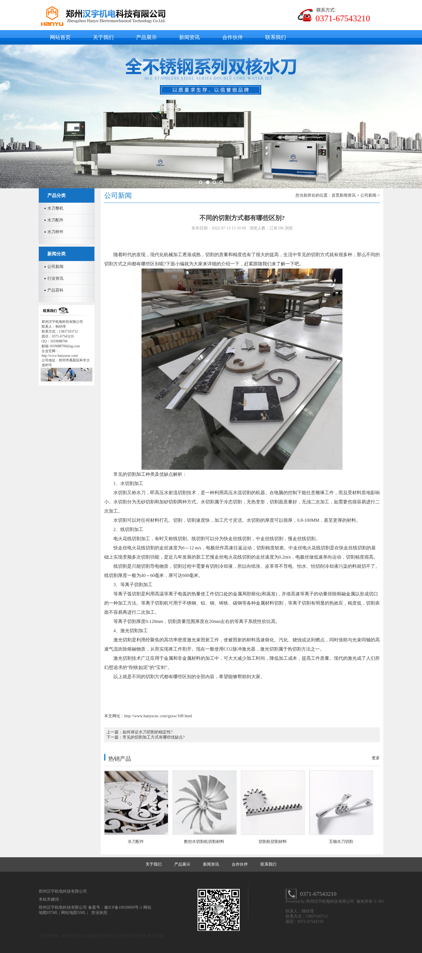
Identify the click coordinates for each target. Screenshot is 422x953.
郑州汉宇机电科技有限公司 (330, 901)
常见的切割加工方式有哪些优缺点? (154, 737)
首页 (336, 195)
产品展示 (146, 37)
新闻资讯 (189, 37)
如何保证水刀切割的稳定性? (148, 732)
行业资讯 (55, 278)
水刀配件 (55, 220)
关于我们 (103, 37)
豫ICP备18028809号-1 (123, 907)
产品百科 (55, 290)
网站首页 (60, 37)
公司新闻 (55, 266)
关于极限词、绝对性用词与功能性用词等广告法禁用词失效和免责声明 (101, 936)
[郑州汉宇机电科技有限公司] (106, 25)
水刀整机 (55, 208)
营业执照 (99, 912)
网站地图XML (73, 912)
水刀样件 (55, 232)
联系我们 (275, 37)
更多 (376, 758)
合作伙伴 (232, 37)
